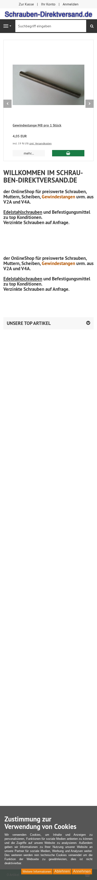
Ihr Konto (48, 4)
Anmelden (71, 4)
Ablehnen (62, 871)
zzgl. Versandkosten (40, 143)
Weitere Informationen (37, 871)
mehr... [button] (29, 153)
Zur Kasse (26, 4)
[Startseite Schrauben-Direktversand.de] (48, 13)
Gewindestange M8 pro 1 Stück (37, 125)
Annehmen (82, 871)
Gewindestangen (58, 197)
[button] (48, 323)
